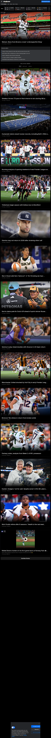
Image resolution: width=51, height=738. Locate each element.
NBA (11, 4)
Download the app (46, 1)
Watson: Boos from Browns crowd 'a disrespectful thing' (22, 42)
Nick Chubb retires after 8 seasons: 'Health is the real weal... (23, 524)
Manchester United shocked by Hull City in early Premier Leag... (24, 382)
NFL (9, 4)
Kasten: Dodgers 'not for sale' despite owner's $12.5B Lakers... (24, 489)
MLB (16, 4)
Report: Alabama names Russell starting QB (11, 55)
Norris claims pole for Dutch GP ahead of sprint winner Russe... (24, 311)
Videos (30, 66)
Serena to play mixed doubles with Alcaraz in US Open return (23, 347)
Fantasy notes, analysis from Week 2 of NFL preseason (21, 453)
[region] (25, 730)
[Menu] (1, 1)
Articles (25, 66)
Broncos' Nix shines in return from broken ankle (19, 418)
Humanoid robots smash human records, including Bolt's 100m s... (25, 134)
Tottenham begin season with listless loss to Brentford (21, 205)
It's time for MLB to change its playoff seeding (11, 57)
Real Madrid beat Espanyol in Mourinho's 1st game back (13, 59)
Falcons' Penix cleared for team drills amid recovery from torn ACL (16, 51)
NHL (14, 4)
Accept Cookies (36, 726)
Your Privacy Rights (37, 732)
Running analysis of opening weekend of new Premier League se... (25, 169)
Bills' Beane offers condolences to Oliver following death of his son (16, 53)
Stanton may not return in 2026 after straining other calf (22, 240)
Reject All (37, 729)
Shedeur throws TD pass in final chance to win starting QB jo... (24, 98)
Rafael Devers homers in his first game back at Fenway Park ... (25, 551)
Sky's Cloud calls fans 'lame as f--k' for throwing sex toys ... (23, 276)
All (20, 66)
